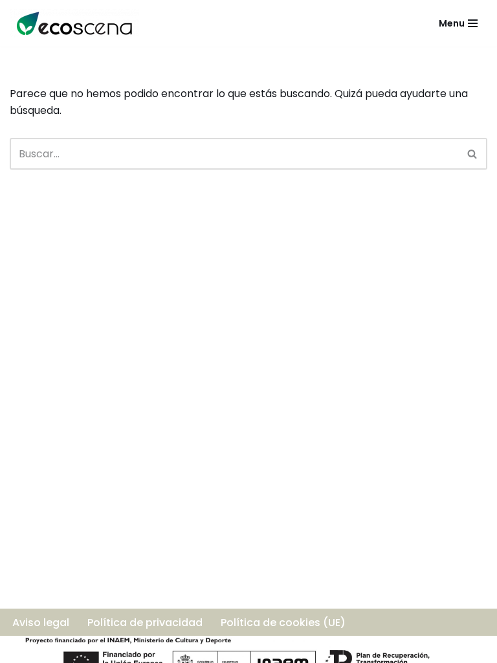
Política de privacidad (145, 622)
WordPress (169, 649)
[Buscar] (472, 154)
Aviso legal (40, 622)
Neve (23, 649)
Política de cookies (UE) (283, 622)
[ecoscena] (74, 23)
